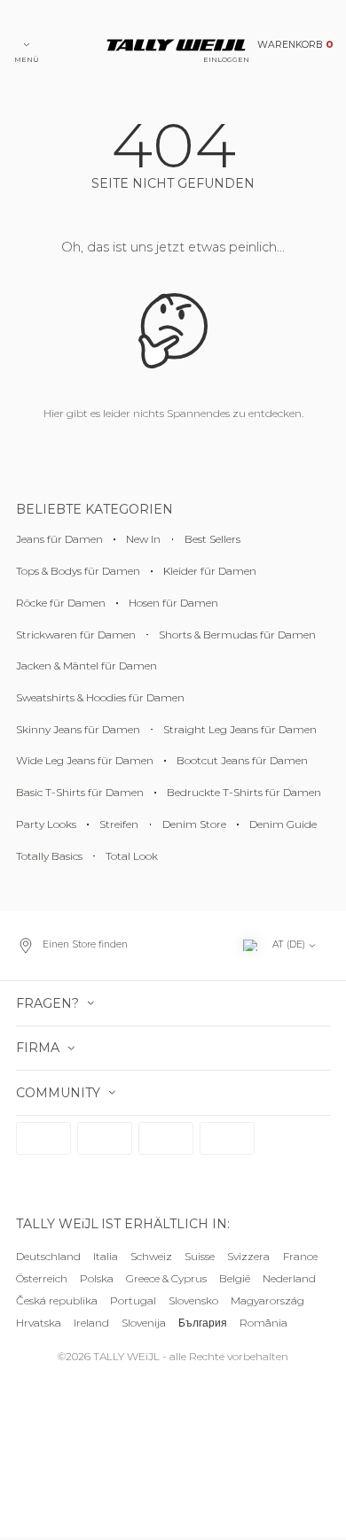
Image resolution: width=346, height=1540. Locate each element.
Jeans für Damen (59, 539)
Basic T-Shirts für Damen (80, 792)
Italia (105, 1256)
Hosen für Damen (173, 602)
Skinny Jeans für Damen (78, 729)
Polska (97, 1278)
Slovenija (144, 1322)
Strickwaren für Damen (76, 634)
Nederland (289, 1278)
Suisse (200, 1256)
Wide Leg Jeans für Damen (84, 760)
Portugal (133, 1300)
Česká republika (57, 1300)
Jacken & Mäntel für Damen (86, 665)
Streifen (118, 824)
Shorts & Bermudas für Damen (237, 634)
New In (143, 539)
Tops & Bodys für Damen (78, 571)
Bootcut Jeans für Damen (242, 760)
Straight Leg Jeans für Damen (240, 729)
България (202, 1322)
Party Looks (46, 824)
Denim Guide (283, 824)
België (234, 1278)
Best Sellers (212, 539)
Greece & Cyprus (166, 1278)
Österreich (41, 1278)
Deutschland (48, 1256)
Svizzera (248, 1256)
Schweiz (151, 1256)
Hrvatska (38, 1322)
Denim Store (194, 824)
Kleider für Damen (209, 571)
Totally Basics (49, 856)
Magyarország (267, 1300)
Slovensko (193, 1300)
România (263, 1322)
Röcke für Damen (61, 602)
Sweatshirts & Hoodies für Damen (100, 697)
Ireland (91, 1322)
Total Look (132, 856)
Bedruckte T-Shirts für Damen (244, 792)
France (300, 1256)
